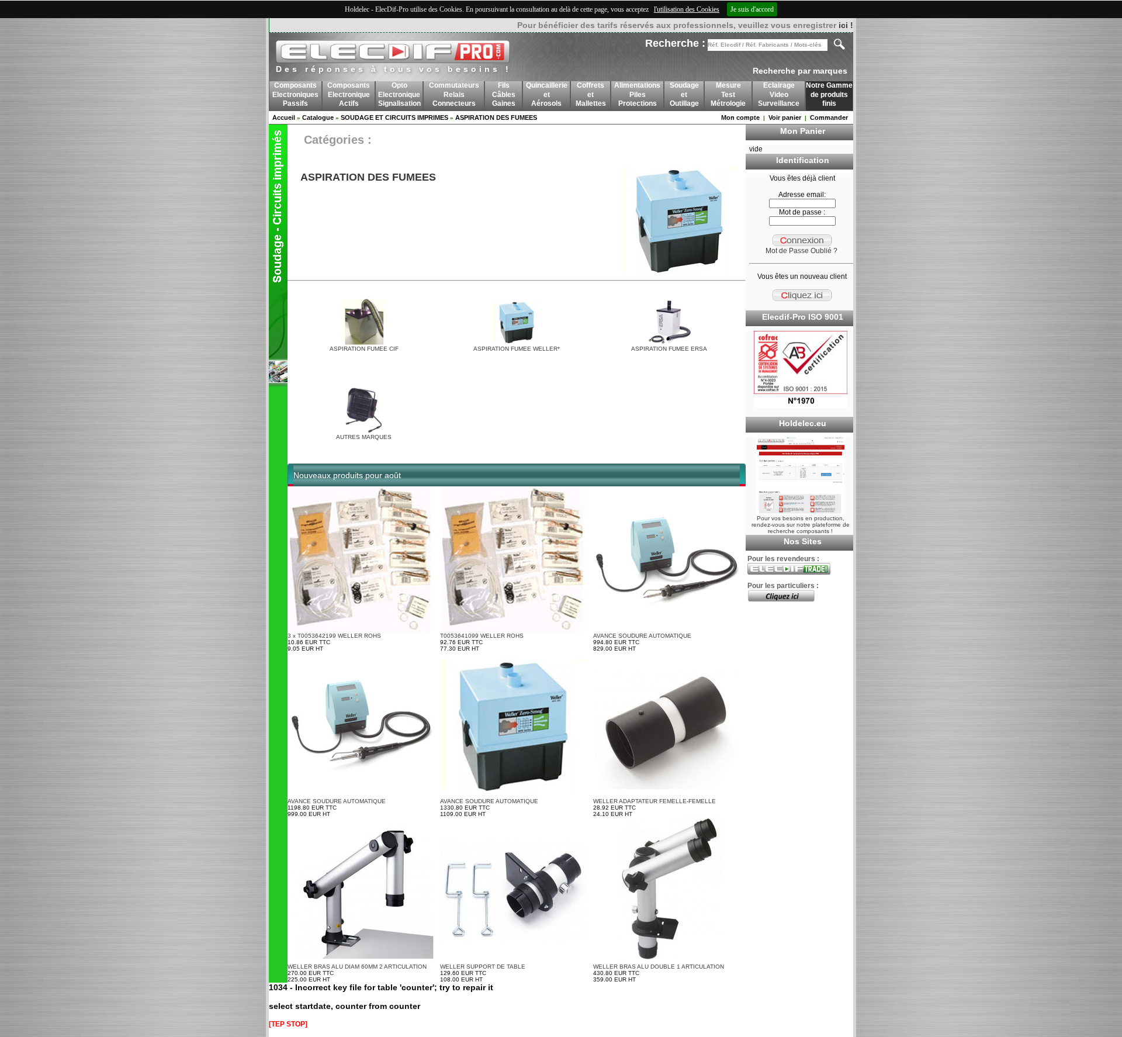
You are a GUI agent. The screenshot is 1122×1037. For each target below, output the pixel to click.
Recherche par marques (800, 70)
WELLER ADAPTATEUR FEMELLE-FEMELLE (654, 801)
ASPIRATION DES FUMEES (496, 117)
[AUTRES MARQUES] (364, 431)
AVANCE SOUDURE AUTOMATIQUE (642, 635)
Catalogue (318, 117)
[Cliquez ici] (781, 599)
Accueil (283, 117)
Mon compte (740, 117)
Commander (829, 117)
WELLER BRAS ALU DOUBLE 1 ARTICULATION (658, 966)
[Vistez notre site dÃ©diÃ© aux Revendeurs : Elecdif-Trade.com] (788, 572)
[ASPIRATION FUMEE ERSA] (669, 343)
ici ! (846, 25)
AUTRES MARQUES (364, 437)
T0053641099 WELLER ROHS (482, 635)
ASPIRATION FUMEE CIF (364, 348)
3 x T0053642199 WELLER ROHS (334, 635)
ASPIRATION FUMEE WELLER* (516, 348)
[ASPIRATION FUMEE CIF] (364, 343)
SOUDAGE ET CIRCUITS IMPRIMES (394, 117)
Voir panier (784, 117)
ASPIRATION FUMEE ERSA (669, 348)
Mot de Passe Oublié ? (801, 251)
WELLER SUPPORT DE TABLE (482, 966)
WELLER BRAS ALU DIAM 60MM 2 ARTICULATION (357, 966)
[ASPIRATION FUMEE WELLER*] (516, 343)
